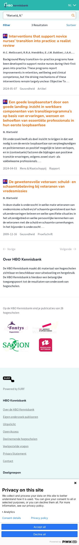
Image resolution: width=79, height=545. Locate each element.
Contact (8, 461)
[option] (39, 338)
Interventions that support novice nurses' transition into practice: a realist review (37, 41)
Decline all (39, 534)
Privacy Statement (14, 453)
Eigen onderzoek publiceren (20, 417)
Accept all (40, 526)
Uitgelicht (9, 424)
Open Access (11, 431)
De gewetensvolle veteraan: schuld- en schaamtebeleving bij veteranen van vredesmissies (39, 186)
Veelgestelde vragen (15, 446)
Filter (6, 25)
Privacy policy (39, 518)
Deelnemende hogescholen (20, 439)
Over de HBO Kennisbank (18, 409)
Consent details (11, 518)
